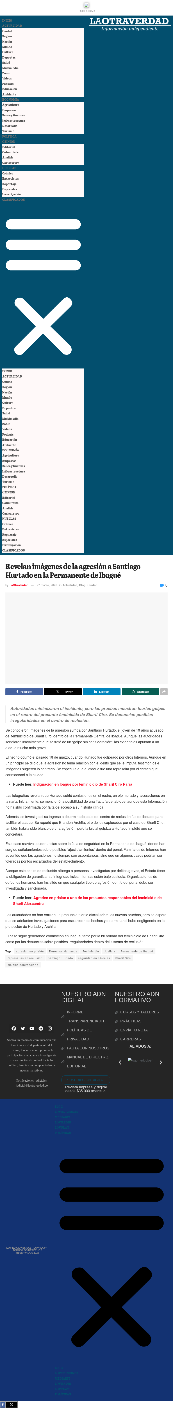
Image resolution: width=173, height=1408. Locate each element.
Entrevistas (10, 178)
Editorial (8, 147)
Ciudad (7, 31)
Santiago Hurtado (60, 958)
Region (7, 36)
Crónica (7, 173)
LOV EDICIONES (66, 1112)
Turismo (8, 131)
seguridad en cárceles (94, 958)
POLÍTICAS (63, 1133)
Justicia (109, 951)
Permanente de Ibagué (137, 951)
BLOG (59, 1106)
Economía (10, 99)
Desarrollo (10, 126)
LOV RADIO (63, 1122)
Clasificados (13, 199)
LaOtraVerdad (18, 585)
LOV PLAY (62, 1127)
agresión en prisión (30, 951)
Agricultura (10, 104)
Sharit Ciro (123, 958)
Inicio (7, 20)
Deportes (9, 57)
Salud (6, 62)
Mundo (7, 47)
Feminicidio (90, 951)
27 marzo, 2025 (47, 585)
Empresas (9, 110)
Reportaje (9, 184)
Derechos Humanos (63, 951)
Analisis (7, 157)
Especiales (9, 189)
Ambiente (9, 94)
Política (9, 136)
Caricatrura (10, 162)
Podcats (8, 83)
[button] (43, 285)
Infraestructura (13, 120)
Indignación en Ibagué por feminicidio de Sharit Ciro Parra (82, 784)
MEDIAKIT (62, 1117)
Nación (7, 41)
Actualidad (12, 25)
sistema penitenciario (23, 965)
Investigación (11, 194)
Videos (7, 78)
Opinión (8, 141)
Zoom (6, 73)
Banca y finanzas (13, 115)
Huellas (9, 168)
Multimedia (10, 68)
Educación (9, 89)
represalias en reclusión (25, 958)
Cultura (7, 52)
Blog (82, 585)
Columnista (10, 152)
